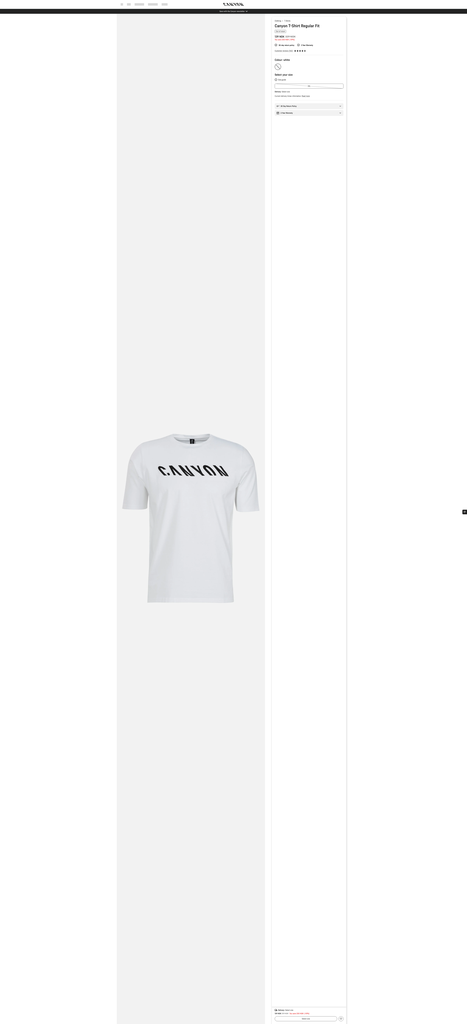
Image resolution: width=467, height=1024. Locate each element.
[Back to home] (233, 4)
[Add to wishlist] (341, 1018)
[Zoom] (191, 520)
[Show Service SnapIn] (464, 512)
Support (165, 4)
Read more (306, 96)
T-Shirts (287, 21)
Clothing (278, 21)
